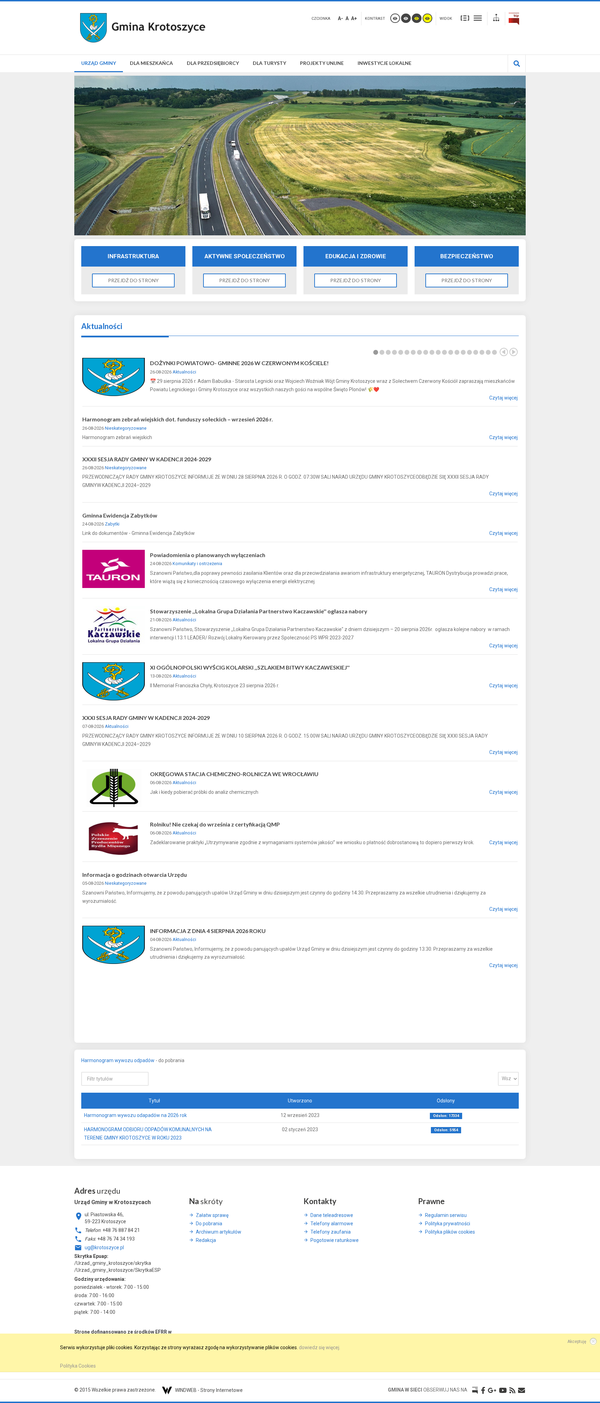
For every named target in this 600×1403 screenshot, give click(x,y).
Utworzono (300, 1100)
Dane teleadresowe (331, 1215)
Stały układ (465, 18)
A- (340, 18)
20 (494, 352)
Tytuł (154, 1100)
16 (469, 352)
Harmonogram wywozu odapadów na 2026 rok (135, 1115)
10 (432, 352)
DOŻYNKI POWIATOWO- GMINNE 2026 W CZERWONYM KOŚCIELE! (239, 363)
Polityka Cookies (78, 1366)
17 (475, 352)
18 (482, 352)
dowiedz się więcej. (319, 1347)
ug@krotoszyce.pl (104, 1247)
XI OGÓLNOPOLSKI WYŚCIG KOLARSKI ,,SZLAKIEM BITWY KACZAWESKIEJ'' (250, 667)
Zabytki (112, 524)
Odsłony (446, 1100)
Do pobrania (209, 1223)
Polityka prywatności (447, 1223)
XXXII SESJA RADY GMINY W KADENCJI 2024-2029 (146, 459)
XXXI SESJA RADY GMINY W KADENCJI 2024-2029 (146, 717)
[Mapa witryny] (496, 18)
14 (457, 352)
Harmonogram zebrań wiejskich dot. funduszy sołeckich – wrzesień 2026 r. (177, 419)
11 (438, 352)
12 (444, 352)
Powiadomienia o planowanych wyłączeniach (207, 555)
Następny (513, 352)
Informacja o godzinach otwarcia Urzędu (134, 874)
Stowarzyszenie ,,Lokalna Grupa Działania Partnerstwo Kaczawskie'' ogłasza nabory (258, 611)
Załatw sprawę (212, 1215)
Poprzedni (504, 352)
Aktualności (184, 372)
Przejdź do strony (133, 280)
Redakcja (206, 1240)
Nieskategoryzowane (126, 428)
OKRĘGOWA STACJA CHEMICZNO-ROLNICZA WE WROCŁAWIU (234, 774)
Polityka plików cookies (450, 1232)
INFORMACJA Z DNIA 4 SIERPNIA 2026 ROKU (208, 930)
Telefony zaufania (330, 1232)
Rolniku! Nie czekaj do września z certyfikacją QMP (215, 824)
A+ (354, 18)
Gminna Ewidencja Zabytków (119, 515)
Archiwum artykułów (218, 1232)
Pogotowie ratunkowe (334, 1240)
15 (463, 352)
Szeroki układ (478, 18)
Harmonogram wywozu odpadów (118, 1060)
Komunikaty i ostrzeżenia (197, 563)
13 (450, 352)
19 (488, 352)
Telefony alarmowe (331, 1223)
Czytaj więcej (503, 398)
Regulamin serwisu (446, 1215)
